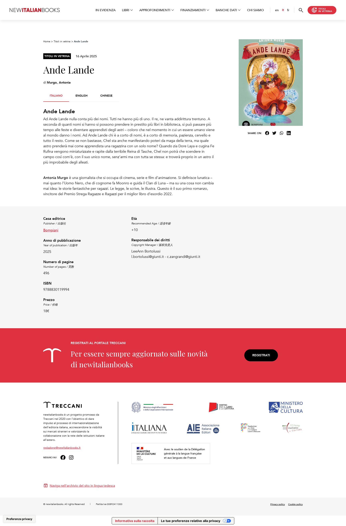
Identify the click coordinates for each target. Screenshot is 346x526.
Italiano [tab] (56, 95)
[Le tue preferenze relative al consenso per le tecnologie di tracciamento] (19, 519)
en (277, 10)
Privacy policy (277, 504)
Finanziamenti (192, 10)
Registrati (261, 355)
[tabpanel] (129, 152)
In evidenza (106, 10)
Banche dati (226, 10)
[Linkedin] (289, 133)
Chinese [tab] (106, 95)
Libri (125, 10)
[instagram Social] (71, 457)
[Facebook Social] (62, 457)
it (283, 9)
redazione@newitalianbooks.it (61, 447)
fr (288, 10)
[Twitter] (274, 133)
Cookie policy (295, 504)
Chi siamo (255, 10)
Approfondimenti (154, 10)
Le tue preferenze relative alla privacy (190, 521)
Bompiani (50, 230)
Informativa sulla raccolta (134, 521)
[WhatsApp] (282, 133)
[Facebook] (267, 133)
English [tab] (81, 95)
